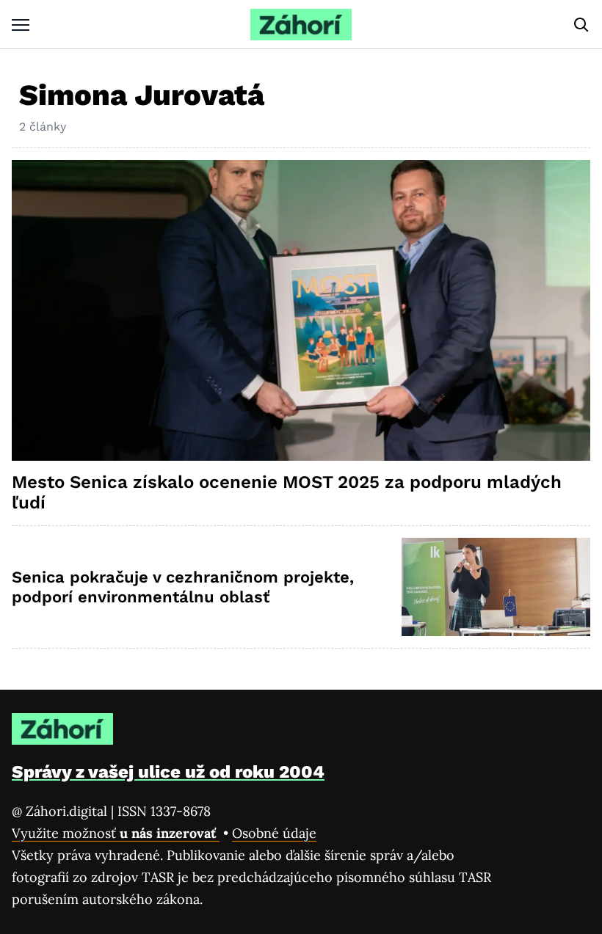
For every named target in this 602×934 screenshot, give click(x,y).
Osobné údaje (274, 833)
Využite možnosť (116, 833)
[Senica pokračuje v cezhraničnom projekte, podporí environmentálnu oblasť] (496, 587)
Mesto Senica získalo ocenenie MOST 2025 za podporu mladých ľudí (287, 492)
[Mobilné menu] (20, 24)
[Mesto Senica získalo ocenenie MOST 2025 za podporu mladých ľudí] (301, 310)
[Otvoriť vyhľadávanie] (581, 25)
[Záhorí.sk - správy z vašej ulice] (301, 24)
